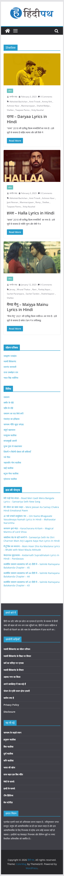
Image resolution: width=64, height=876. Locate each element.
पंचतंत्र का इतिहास (11, 418)
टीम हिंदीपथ (8, 795)
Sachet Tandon (32, 293)
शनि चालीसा (8, 760)
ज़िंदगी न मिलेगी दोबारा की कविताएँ (17, 451)
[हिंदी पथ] (7, 31)
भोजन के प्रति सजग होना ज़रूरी (17, 690)
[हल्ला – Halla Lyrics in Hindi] (32, 166)
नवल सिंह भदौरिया (11, 377)
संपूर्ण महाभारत (9, 429)
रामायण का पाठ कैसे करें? (14, 413)
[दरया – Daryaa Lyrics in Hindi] (32, 69)
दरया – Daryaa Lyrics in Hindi (27, 119)
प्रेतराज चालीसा (10, 478)
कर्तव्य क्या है (9, 697)
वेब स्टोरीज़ (8, 802)
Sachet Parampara (15, 293)
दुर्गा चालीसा (8, 753)
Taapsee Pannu (22, 110)
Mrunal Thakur (23, 289)
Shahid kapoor (47, 293)
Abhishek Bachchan (18, 101)
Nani (34, 289)
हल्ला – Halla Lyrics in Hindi (30, 213)
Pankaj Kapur (44, 289)
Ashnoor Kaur (13, 105)
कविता (10, 91)
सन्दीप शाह (13, 96)
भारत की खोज (9, 767)
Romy (38, 202)
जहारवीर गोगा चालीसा (12, 462)
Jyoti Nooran (12, 202)
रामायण (7, 397)
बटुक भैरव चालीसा (11, 473)
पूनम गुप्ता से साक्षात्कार (13, 446)
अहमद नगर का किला (12, 676)
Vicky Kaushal (37, 110)
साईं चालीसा (8, 468)
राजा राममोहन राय (11, 372)
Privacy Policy (11, 704)
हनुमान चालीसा (10, 739)
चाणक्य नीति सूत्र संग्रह (14, 424)
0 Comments (46, 96)
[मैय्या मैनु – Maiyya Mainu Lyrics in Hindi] (32, 257)
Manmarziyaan (28, 105)
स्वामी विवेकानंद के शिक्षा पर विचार (17, 656)
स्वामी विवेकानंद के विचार (14, 669)
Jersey (12, 289)
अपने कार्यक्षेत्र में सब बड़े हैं (15, 684)
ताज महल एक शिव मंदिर (13, 774)
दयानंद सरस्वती (10, 366)
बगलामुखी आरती (10, 440)
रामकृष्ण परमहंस (10, 355)
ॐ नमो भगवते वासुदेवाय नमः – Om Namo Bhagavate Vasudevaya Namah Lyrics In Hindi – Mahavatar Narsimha (30, 519)
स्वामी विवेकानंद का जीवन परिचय (17, 649)
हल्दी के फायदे (9, 788)
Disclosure (9, 711)
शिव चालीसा (8, 746)
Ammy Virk (47, 101)
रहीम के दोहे (8, 408)
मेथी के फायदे (9, 781)
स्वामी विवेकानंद (10, 361)
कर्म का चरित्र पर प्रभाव (14, 663)
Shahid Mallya (43, 105)
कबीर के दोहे (9, 402)
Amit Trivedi (34, 101)
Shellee (10, 110)
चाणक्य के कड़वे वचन (12, 732)
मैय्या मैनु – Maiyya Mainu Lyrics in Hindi (27, 307)
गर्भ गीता (7, 457)
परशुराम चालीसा (10, 435)
